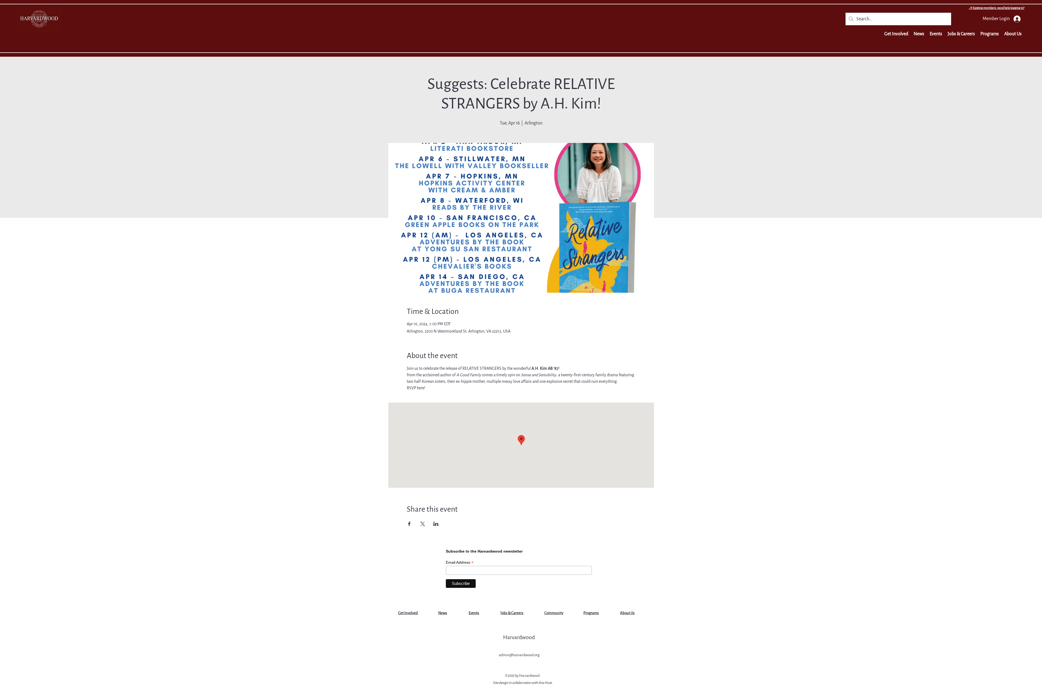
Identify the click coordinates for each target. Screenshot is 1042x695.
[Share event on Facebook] (409, 524)
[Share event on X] (422, 524)
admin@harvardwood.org (519, 655)
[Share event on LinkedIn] (436, 524)
